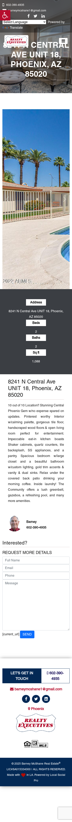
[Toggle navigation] (63, 41)
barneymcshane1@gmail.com (27, 10)
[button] (5, 15)
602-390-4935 (15, 4)
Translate (16, 28)
